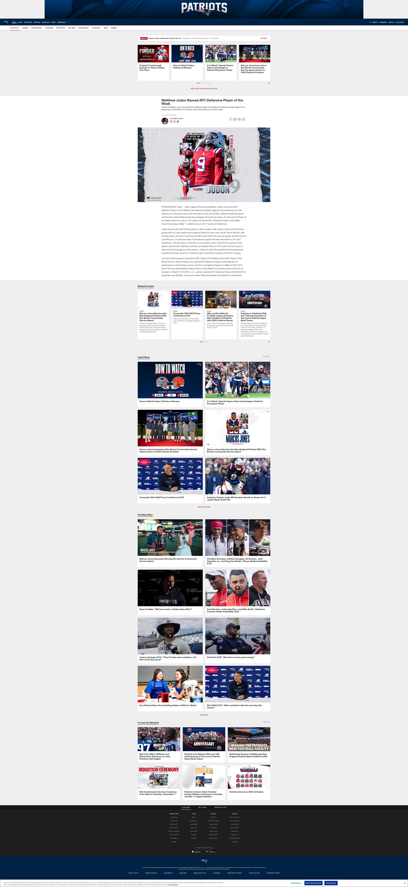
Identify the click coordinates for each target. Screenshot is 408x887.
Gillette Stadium (213, 834)
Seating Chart (213, 831)
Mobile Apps (234, 831)
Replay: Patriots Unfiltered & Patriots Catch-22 (164, 38)
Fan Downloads (234, 827)
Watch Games (213, 838)
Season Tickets (213, 824)
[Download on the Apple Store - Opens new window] (196, 852)
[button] (198, 83)
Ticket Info (213, 817)
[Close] (404, 883)
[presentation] (269, 83)
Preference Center (273, 873)
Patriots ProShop (235, 817)
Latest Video (173, 820)
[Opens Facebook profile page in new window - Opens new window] (171, 121)
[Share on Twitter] (235, 120)
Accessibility (168, 873)
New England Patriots (176, 118)
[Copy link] (243, 119)
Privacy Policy (133, 873)
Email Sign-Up (235, 824)
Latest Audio (173, 824)
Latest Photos (174, 827)
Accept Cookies (331, 883)
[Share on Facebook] (230, 120)
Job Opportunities (235, 838)
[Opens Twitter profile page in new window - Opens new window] (174, 121)
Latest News (173, 817)
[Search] (370, 22)
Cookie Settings (254, 873)
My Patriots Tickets (213, 820)
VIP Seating (213, 827)
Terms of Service (151, 873)
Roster (194, 817)
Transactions (193, 831)
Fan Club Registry (235, 820)
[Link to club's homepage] (5, 22)
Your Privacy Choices (234, 873)
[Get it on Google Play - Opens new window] (211, 852)
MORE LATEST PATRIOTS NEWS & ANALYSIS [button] (204, 88)
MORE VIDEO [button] (204, 715)
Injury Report (193, 824)
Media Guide (234, 834)
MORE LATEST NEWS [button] (204, 507)
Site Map (173, 841)
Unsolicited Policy (199, 873)
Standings (194, 838)
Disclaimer (183, 873)
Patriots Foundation (173, 831)
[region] (204, 883)
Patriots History (173, 834)
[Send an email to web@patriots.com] (178, 121)
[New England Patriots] (204, 861)
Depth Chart (193, 820)
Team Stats (194, 827)
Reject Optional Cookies (313, 883)
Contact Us (235, 841)
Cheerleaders (174, 838)
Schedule (193, 834)
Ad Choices (216, 873)
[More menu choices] (69, 22)
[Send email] (239, 120)
